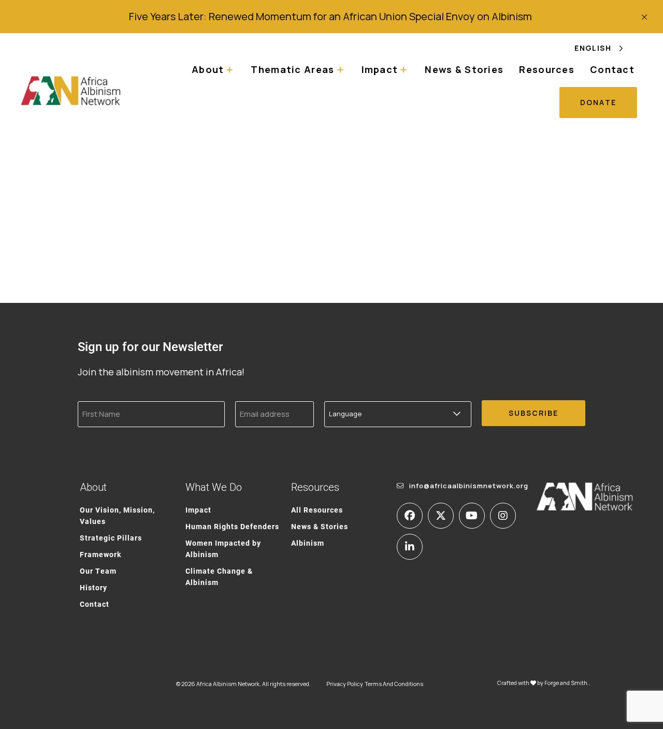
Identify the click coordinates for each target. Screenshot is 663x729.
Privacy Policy (344, 684)
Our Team (98, 571)
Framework (100, 554)
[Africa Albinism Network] (71, 90)
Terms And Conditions (394, 684)
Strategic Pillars (111, 538)
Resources (546, 69)
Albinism (307, 543)
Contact (612, 69)
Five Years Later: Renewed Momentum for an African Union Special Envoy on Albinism (331, 16)
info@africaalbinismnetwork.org (468, 485)
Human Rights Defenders (232, 526)
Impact (198, 510)
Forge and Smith (565, 683)
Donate (598, 102)
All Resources (317, 510)
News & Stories (464, 69)
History (93, 587)
